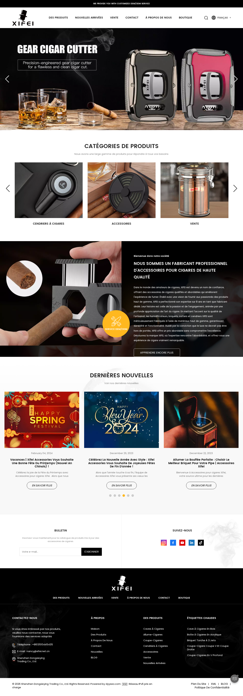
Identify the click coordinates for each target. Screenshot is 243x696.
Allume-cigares (152, 634)
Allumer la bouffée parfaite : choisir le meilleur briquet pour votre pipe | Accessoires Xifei (201, 463)
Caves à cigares (153, 628)
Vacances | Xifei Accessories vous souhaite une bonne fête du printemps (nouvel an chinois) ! (42, 463)
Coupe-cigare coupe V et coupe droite (208, 647)
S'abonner (91, 552)
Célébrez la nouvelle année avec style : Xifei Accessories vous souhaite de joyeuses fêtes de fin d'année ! (121, 463)
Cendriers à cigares (48, 224)
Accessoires (121, 224)
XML (213, 684)
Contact (131, 18)
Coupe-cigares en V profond (205, 655)
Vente (114, 18)
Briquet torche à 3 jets (201, 640)
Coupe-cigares (153, 640)
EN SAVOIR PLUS (42, 485)
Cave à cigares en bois (201, 628)
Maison (95, 628)
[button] (236, 79)
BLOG (94, 657)
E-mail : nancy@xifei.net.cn (33, 651)
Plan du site (198, 684)
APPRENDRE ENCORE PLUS (156, 353)
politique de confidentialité (212, 687)
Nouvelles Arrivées (89, 18)
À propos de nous (158, 18)
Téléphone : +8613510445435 (35, 644)
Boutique (185, 18)
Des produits (58, 18)
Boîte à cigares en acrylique (204, 634)
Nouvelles (97, 651)
